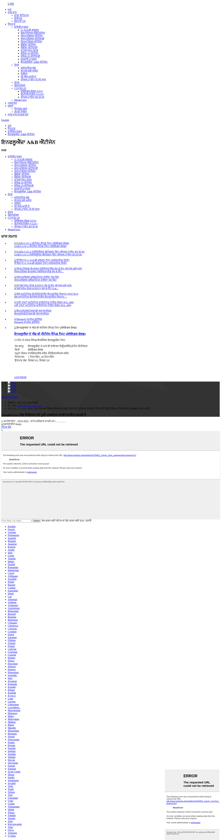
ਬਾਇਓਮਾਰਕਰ (21, 27)
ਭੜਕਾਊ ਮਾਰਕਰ (29, 59)
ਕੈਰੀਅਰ (18, 18)
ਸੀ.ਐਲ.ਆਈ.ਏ (28, 76)
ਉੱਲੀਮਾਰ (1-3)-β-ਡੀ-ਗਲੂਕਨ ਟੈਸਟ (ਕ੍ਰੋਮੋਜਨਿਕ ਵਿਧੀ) (40, 263)
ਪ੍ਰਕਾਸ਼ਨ (12, 103)
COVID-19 (20, 88)
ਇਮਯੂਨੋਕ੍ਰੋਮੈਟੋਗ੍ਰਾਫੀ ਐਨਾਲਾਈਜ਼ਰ (31, 313)
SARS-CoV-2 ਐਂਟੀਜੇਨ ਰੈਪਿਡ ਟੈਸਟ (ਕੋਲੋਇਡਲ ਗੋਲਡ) (40, 246)
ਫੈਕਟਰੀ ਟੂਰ (20, 21)
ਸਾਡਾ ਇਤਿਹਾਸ (21, 15)
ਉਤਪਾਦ (12, 24)
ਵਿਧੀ (16, 65)
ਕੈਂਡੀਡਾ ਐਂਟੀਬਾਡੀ (29, 47)
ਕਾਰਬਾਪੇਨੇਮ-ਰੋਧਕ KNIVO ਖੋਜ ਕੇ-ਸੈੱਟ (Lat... (36, 288)
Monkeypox (20, 100)
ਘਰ (9, 9)
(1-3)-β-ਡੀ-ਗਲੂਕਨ (30, 30)
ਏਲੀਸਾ (24, 73)
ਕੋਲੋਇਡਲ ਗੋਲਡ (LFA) (32, 91)
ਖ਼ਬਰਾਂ (10, 105)
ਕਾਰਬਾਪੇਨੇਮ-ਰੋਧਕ (29, 50)
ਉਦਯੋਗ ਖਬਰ (20, 108)
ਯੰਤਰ (16, 82)
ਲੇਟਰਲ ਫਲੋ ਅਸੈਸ (29, 70)
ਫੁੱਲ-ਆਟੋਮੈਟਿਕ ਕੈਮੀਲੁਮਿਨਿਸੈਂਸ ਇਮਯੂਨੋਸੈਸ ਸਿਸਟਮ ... (40, 296)
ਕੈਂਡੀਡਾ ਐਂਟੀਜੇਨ (28, 44)
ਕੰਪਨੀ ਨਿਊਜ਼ (20, 111)
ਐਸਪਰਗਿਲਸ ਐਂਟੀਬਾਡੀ (32, 38)
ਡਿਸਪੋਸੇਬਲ (19, 85)
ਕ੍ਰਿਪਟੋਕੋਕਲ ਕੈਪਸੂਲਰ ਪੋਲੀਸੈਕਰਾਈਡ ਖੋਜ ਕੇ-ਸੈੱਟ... (39, 271)
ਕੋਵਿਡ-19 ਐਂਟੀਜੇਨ (30, 53)
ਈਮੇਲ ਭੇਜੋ (6, 427)
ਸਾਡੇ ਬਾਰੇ (12, 12)
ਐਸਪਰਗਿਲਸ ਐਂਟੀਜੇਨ (32, 35)
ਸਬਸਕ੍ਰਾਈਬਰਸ (9, 397)
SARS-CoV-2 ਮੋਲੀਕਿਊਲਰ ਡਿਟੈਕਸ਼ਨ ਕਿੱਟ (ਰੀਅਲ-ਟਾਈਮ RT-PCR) (48, 254)
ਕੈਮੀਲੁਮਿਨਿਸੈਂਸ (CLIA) (32, 94)
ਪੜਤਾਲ (18, 377)
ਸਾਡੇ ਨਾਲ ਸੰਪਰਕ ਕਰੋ (18, 114)
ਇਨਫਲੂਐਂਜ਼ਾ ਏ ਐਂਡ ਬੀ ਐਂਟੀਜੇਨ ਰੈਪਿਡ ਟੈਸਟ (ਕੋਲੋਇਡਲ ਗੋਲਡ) (50, 334)
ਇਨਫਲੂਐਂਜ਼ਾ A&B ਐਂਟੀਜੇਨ (34, 62)
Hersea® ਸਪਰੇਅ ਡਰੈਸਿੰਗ (26, 322)
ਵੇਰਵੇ (24, 377)
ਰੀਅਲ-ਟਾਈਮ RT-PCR (32, 97)
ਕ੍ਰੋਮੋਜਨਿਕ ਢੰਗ (28, 67)
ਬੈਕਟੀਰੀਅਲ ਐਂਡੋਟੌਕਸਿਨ (33, 32)
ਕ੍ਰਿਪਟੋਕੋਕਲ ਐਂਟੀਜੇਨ (31, 41)
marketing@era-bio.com (29, 405)
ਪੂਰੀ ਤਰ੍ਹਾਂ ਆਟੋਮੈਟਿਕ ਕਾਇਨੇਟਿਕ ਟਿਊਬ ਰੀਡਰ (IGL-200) (42, 305)
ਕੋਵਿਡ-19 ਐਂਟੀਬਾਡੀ (30, 56)
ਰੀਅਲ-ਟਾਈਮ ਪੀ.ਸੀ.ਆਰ (33, 79)
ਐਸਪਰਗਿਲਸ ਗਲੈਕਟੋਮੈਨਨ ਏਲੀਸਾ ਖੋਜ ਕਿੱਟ (35, 280)
